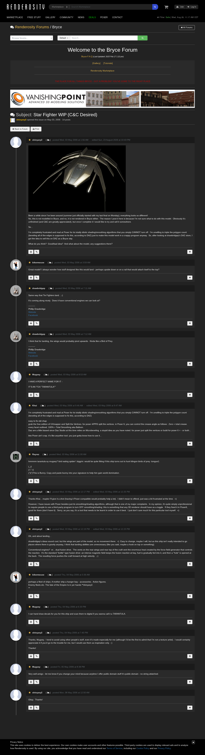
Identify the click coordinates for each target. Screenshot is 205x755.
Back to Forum (21, 129)
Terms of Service (114, 748)
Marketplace (15, 17)
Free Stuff (34, 17)
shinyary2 (21, 119)
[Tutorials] (108, 63)
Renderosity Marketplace (102, 70)
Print (37, 129)
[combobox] (31, 38)
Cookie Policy (142, 748)
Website (32, 312)
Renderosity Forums (32, 27)
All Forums (188, 27)
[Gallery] (97, 63)
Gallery (50, 17)
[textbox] (31, 38)
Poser (104, 17)
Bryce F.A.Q (87, 56)
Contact (117, 17)
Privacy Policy (164, 748)
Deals (92, 17)
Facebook (33, 315)
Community (66, 17)
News (81, 17)
